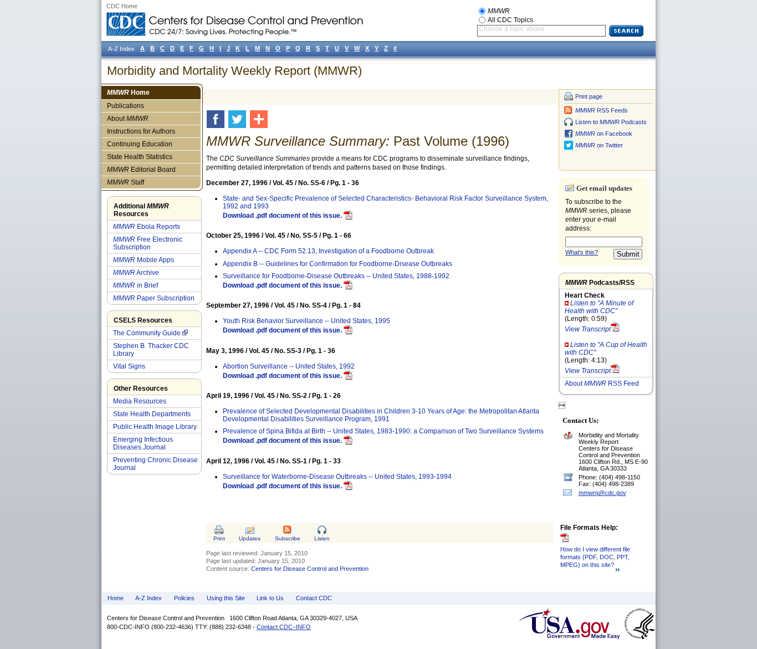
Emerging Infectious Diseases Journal (143, 443)
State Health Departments (152, 414)
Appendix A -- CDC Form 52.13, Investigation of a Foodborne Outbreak (328, 251)
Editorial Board (141, 169)
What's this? (581, 252)
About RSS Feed (602, 383)
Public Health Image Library (155, 427)
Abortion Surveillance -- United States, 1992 (289, 366)
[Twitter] (239, 119)
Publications (125, 106)
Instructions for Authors (141, 131)
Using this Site (226, 598)
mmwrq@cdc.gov (602, 492)
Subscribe (287, 538)
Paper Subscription (154, 298)
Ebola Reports (146, 227)
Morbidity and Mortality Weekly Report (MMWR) (234, 71)
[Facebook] (217, 119)
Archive (136, 273)
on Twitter (599, 145)
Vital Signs (129, 366)
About (128, 118)
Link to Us (270, 598)
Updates (249, 538)
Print (219, 538)
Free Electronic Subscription (147, 243)
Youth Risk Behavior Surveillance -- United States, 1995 (306, 321)
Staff (125, 182)
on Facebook (603, 133)
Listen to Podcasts (611, 122)
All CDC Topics (510, 20)
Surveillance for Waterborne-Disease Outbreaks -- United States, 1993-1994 (337, 477)
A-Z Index (148, 598)
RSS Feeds (601, 110)
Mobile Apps (143, 260)
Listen (322, 538)
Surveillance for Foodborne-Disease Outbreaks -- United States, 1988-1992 (336, 276)
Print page (588, 96)
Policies (184, 598)
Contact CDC (314, 598)
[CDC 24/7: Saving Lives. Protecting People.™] (234, 16)
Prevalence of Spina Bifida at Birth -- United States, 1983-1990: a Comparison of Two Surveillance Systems (383, 431)
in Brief (135, 285)
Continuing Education (139, 144)
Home (128, 92)
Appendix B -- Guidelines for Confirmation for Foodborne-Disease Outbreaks (337, 264)
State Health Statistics (139, 157)
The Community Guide (147, 333)
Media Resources (139, 401)
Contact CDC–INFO (284, 627)
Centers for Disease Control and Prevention (310, 568)
